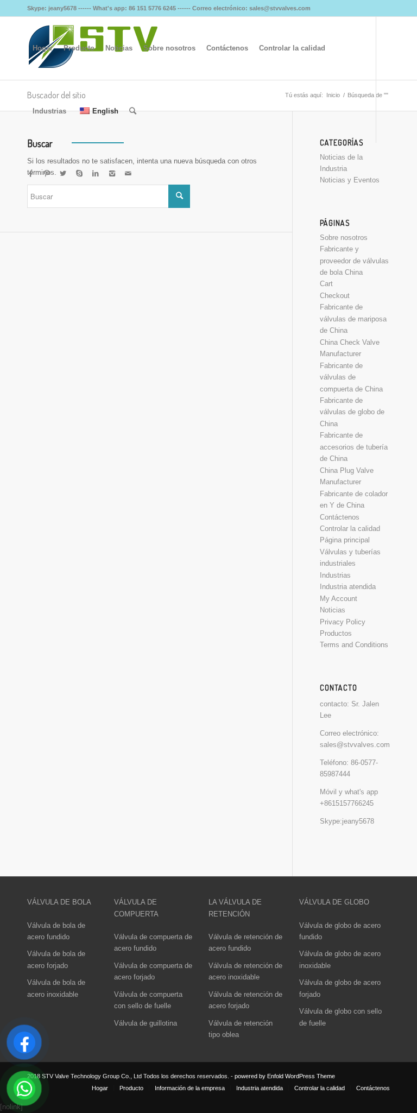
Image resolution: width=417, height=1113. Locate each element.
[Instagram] (112, 174)
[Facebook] (30, 174)
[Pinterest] (47, 174)
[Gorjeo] (63, 174)
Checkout (335, 296)
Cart (326, 284)
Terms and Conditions (354, 645)
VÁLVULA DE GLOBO (334, 902)
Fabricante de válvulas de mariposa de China (353, 318)
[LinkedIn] (95, 174)
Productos (336, 633)
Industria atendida (348, 587)
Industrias (335, 575)
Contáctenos (339, 517)
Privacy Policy (342, 622)
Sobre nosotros (344, 237)
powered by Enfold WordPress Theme (285, 1076)
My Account (338, 599)
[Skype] (79, 174)
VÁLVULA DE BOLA (59, 902)
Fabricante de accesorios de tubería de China (354, 447)
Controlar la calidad (350, 528)
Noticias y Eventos (350, 180)
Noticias (332, 610)
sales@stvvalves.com (355, 745)
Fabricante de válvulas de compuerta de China (351, 377)
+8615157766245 (347, 803)
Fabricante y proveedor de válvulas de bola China (354, 260)
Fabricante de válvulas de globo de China (352, 412)
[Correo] (128, 174)
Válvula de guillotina (145, 1023)
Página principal (345, 540)
